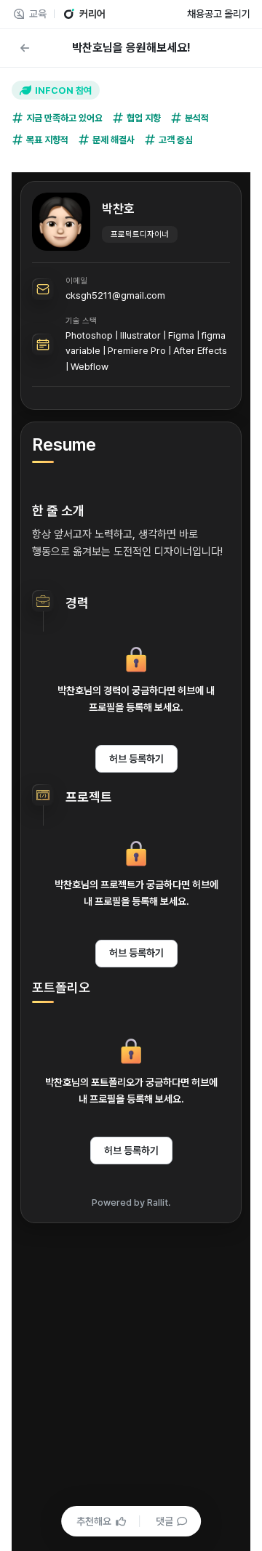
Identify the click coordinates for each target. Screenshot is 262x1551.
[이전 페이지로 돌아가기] (25, 48)
